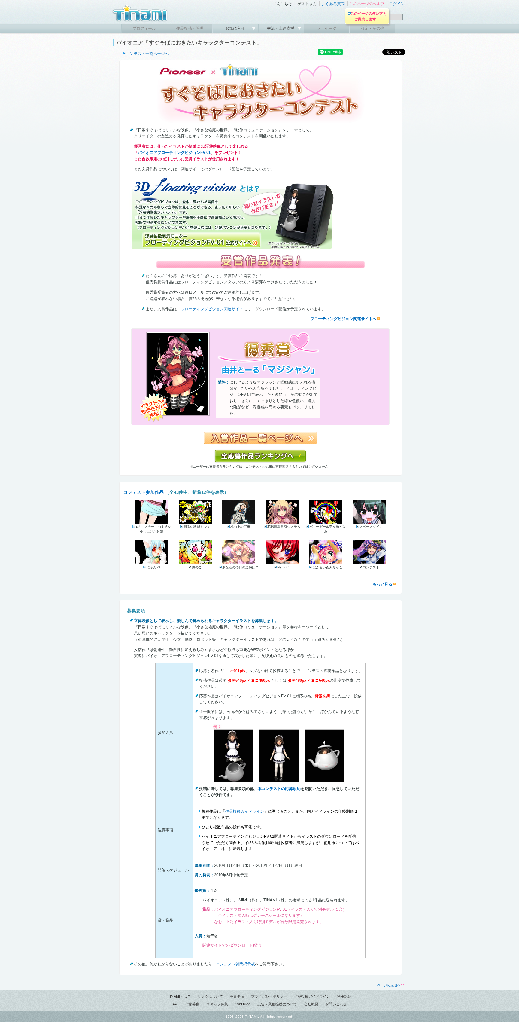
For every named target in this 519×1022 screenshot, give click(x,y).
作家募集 (192, 1004)
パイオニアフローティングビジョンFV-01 (174, 152)
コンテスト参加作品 (143, 492)
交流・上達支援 (281, 28)
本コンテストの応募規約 (279, 788)
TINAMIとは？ (179, 996)
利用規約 (344, 996)
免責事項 (237, 996)
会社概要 (311, 1004)
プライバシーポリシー (269, 996)
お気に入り (235, 28)
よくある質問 (333, 4)
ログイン (397, 4)
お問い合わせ (336, 1004)
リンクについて (210, 996)
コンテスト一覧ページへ (147, 53)
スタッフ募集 (217, 1004)
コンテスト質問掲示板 (235, 964)
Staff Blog (242, 1004)
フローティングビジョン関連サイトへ (343, 319)
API (175, 1004)
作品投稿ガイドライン (244, 811)
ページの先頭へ (388, 985)
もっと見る (382, 584)
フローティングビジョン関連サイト (212, 309)
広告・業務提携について (277, 1004)
